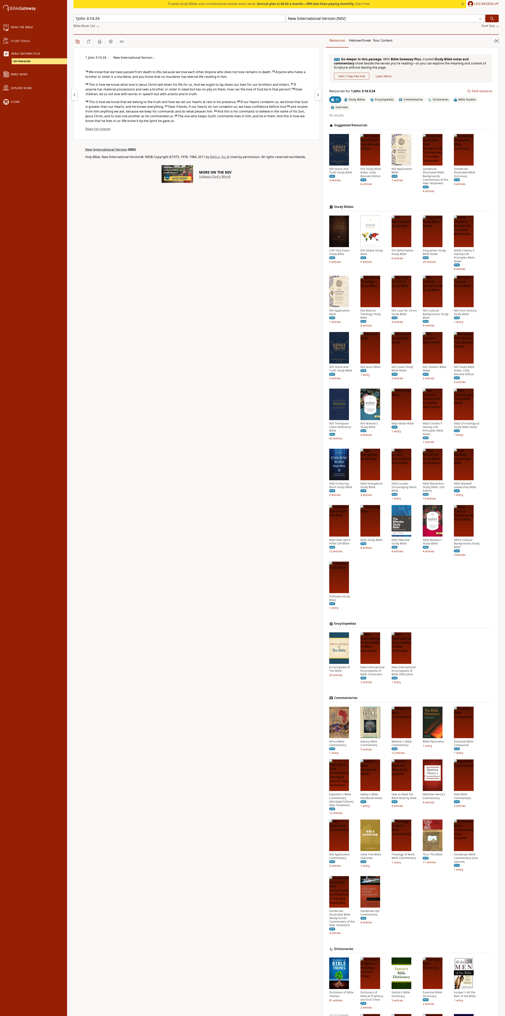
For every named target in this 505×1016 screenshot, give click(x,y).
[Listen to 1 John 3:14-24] (122, 41)
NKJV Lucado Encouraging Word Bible (404, 487)
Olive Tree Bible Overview (370, 856)
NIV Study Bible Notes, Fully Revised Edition (370, 172)
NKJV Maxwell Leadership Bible (465, 485)
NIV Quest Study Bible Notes (402, 368)
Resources (337, 40)
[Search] (492, 18)
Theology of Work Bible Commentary (404, 856)
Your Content (383, 40)
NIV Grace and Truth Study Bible (340, 170)
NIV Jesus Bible (370, 367)
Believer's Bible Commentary (402, 743)
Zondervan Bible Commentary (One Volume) (466, 858)
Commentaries (345, 698)
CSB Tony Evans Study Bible (339, 252)
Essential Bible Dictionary (432, 994)
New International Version (106, 149)
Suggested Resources (350, 125)
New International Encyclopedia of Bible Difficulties (404, 670)
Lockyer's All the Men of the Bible (465, 994)
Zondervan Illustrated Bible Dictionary (464, 172)
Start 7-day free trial (351, 76)
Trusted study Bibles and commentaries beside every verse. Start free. (269, 4)
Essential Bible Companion (463, 743)
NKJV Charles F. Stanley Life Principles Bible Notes (433, 429)
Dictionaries (343, 949)
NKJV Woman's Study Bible (432, 541)
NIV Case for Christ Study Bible (404, 312)
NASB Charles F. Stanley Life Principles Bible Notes (464, 256)
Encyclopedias (345, 624)
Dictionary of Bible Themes (341, 994)
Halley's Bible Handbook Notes (371, 796)
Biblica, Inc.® (219, 157)
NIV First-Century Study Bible (465, 312)
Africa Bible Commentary (337, 743)
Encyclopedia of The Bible (339, 669)
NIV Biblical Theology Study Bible (370, 314)
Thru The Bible (432, 854)
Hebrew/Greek (360, 40)
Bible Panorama (433, 741)
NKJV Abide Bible (403, 423)
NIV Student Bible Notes (434, 368)
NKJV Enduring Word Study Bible (340, 485)
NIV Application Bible (402, 170)
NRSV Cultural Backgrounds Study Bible (467, 543)
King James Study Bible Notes (434, 252)
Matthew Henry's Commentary (434, 796)
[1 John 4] (318, 94)
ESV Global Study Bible (371, 252)
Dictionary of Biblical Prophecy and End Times (371, 996)
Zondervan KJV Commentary (370, 912)
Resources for (352, 91)
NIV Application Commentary (339, 856)
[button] (482, 4)
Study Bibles (344, 207)
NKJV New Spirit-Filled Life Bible (340, 541)
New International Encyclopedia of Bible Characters (372, 670)
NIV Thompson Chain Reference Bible (340, 427)
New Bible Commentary (462, 796)
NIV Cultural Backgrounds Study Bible (435, 314)
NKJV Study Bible (371, 540)
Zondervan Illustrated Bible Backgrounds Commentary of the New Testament (435, 176)
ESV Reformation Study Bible (402, 252)
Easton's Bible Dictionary (401, 994)
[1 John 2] (74, 94)
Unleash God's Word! (215, 176)
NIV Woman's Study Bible (369, 425)
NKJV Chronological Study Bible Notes (466, 425)
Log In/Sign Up (486, 4)
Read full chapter (98, 129)
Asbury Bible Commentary (368, 743)
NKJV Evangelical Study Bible (371, 485)
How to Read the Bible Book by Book (404, 796)
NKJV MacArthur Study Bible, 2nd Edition (433, 487)
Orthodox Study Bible (339, 598)
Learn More (383, 76)
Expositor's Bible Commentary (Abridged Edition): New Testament (341, 800)
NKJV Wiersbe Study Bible (401, 541)
